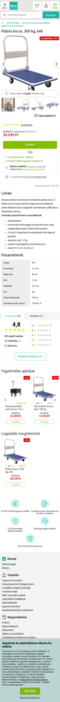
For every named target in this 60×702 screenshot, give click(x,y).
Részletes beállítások (30, 697)
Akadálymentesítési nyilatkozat (17, 610)
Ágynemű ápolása (11, 606)
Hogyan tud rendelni (12, 580)
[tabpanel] (30, 64)
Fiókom (5, 622)
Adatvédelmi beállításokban (34, 679)
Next (55, 400)
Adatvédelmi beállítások (14, 599)
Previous (5, 400)
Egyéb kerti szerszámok (12, 26)
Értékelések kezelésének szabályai (19, 637)
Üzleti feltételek (9, 603)
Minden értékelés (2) (30, 356)
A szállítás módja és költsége (16, 588)
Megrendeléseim (10, 626)
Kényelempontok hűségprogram (18, 584)
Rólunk (5, 568)
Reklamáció (8, 630)
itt (17, 684)
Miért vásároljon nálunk (13, 595)
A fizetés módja (9, 591)
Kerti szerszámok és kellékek (36, 23)
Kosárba (30, 144)
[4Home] (3, 23)
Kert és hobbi (13, 23)
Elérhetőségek (9, 564)
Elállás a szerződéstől (12, 634)
